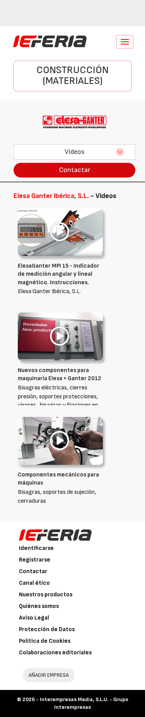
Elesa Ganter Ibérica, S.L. (58, 278)
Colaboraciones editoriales (55, 652)
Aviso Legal (34, 617)
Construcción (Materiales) (72, 75)
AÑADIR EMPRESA (49, 675)
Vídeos (75, 152)
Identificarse (36, 548)
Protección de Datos (47, 629)
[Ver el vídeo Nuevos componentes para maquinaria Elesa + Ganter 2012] (60, 336)
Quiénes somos (39, 606)
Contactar (74, 170)
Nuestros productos (45, 594)
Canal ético (34, 583)
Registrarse (34, 559)
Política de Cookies (44, 641)
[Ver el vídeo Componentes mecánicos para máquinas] (60, 440)
